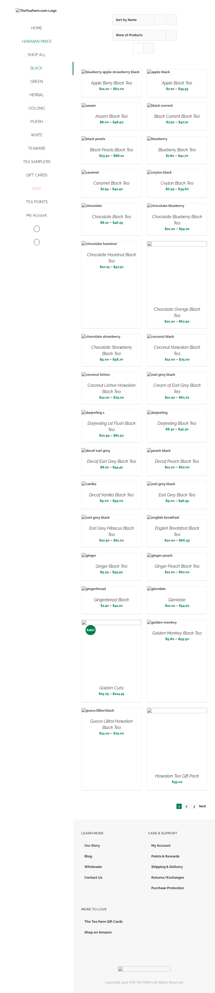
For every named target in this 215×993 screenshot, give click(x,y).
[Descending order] (171, 19)
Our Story (92, 845)
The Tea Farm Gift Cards (103, 922)
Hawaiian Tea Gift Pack (177, 776)
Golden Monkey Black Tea (177, 633)
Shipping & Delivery (167, 867)
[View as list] (148, 48)
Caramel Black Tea (111, 183)
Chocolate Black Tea (111, 216)
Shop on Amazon (98, 932)
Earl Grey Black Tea (177, 494)
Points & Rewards (165, 856)
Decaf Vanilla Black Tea (111, 494)
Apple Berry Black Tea (111, 82)
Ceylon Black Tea (177, 183)
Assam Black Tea (111, 116)
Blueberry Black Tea (177, 149)
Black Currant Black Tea (177, 116)
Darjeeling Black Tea (177, 423)
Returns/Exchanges (167, 877)
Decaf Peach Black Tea (177, 461)
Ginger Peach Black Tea (177, 566)
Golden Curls (111, 687)
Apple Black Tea (177, 82)
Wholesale (93, 867)
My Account (160, 845)
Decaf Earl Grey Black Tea (111, 461)
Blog (88, 856)
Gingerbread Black (111, 599)
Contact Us (93, 877)
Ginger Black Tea (111, 566)
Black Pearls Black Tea (111, 149)
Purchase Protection (167, 888)
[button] (36, 242)
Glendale (177, 599)
